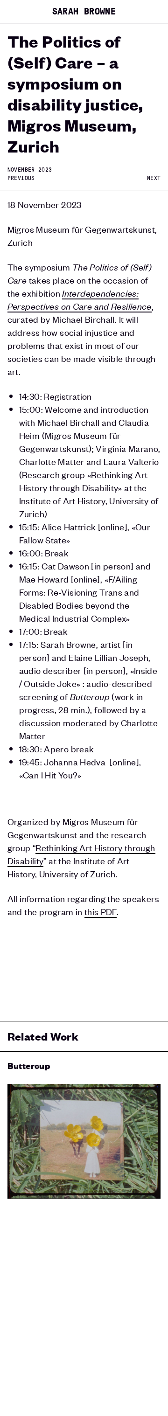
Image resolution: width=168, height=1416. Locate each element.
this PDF (100, 911)
